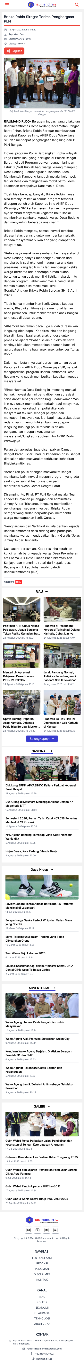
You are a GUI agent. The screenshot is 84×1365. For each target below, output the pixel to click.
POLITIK (42, 1302)
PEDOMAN (42, 1268)
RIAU (42, 1296)
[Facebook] (46, 1230)
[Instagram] (28, 1230)
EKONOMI (42, 1307)
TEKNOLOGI (42, 1318)
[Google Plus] (55, 1230)
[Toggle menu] (7, 5)
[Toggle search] (77, 5)
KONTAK (42, 1279)
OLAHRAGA (42, 1313)
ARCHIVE (40, 1323)
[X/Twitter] (37, 1230)
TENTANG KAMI (42, 1258)
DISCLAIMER (42, 1274)
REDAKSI (42, 1263)
